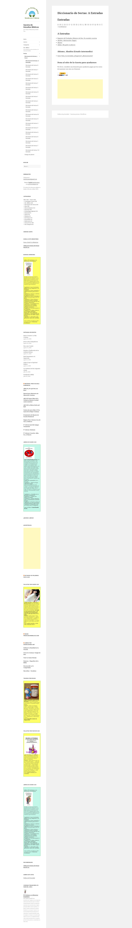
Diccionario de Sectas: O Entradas (32, 124)
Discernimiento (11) (30, 208)
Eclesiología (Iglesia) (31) (31, 211)
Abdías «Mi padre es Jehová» (66, 45)
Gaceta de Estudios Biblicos (31, 26)
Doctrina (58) (28, 209)
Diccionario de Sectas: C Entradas (32, 70)
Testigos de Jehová (29, 154)
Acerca (25, 42)
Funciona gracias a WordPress (78, 114)
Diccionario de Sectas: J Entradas (32, 101)
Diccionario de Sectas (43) (31, 204)
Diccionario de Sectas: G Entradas (32, 88)
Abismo (59, 43)
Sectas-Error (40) (29, 223)
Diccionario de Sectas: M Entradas (32, 115)
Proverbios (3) (28, 219)
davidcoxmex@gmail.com (30, 179)
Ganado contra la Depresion (30, 719)
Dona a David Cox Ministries (30, 242)
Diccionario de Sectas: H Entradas (32, 92)
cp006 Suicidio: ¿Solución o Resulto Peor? (31, 624)
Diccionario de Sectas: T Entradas (32, 146)
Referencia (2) (28, 221)
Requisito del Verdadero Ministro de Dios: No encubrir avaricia (77, 38)
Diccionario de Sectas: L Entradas (32, 110)
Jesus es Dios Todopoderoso (30, 341)
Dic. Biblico (31, 49)
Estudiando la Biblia (28, 374)
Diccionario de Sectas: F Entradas (32, 84)
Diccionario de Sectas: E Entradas (32, 79)
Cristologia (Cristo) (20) (31, 201)
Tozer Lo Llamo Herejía (30, 658)
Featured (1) (28, 213)
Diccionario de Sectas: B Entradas (32, 66)
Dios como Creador (28, 346)
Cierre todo (33, 199)
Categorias (26, 45)
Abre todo (26, 199)
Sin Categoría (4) (29, 224)
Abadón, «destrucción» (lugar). (67, 40)
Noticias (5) (28, 216)
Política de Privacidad (29, 878)
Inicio (24, 39)
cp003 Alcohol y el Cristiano (30, 773)
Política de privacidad (63, 114)
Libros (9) (27, 214)
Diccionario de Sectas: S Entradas (32, 142)
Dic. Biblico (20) (29, 203)
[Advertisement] (31, 548)
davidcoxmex (34, 182)
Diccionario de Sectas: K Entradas (32, 106)
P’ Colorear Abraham (29, 430)
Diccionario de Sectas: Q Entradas (32, 133)
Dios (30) (27, 206)
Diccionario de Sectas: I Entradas (32, 97)
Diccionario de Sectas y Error (31, 57)
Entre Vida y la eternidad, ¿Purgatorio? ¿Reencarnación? (75, 56)
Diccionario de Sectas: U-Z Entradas (32, 151)
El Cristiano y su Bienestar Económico (30, 895)
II (76, 24)
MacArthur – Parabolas (29, 671)
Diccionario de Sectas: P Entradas (32, 128)
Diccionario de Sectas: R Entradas (32, 137)
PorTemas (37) (28, 218)
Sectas (25, 53)
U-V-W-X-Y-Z (62, 27)
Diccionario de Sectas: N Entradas (32, 119)
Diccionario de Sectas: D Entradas (32, 75)
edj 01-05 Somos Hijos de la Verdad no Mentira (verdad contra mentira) (30, 400)
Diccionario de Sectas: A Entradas (32, 61)
